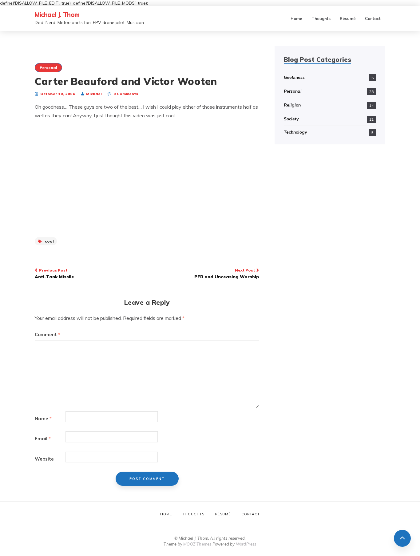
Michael (94, 93)
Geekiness (294, 77)
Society (291, 119)
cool (49, 241)
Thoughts (321, 18)
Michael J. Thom (57, 14)
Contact (373, 18)
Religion (292, 105)
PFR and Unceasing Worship (226, 274)
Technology (295, 132)
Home (296, 18)
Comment (47, 334)
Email (43, 438)
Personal (48, 67)
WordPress (246, 544)
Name (43, 418)
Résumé (348, 18)
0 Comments (125, 93)
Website (44, 459)
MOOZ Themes (197, 544)
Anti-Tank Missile (54, 274)
